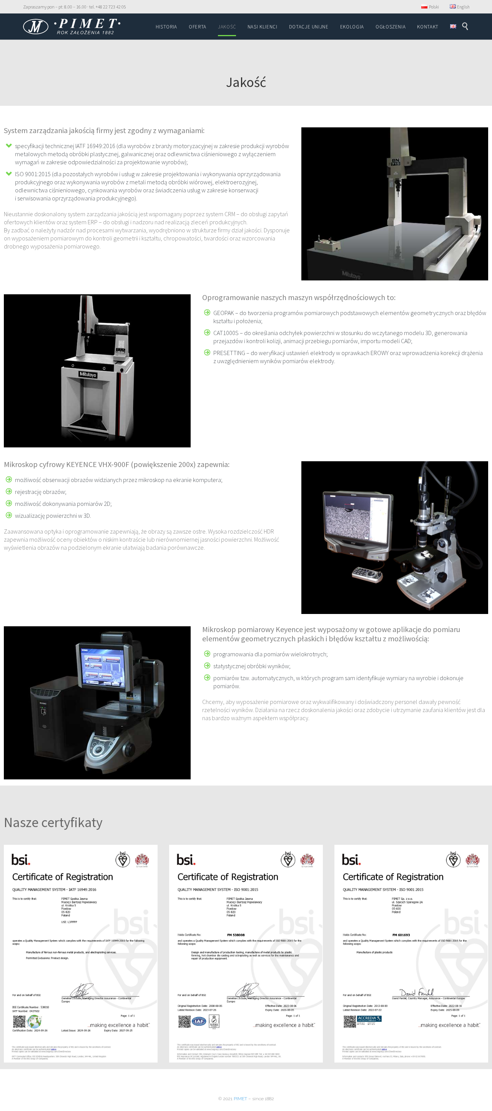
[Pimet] (71, 26)
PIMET (240, 1098)
